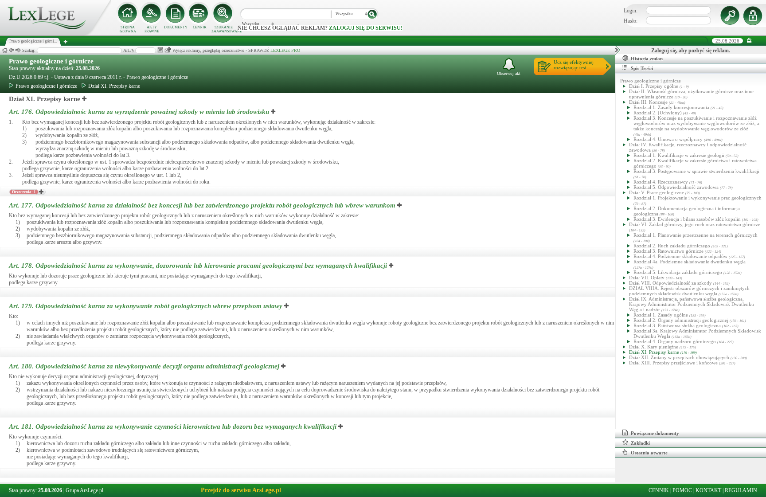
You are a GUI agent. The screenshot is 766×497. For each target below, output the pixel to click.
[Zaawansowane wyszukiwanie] (223, 13)
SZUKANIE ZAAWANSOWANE (223, 29)
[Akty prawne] (152, 13)
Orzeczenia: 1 (24, 192)
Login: (630, 11)
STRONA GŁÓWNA (128, 29)
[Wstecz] (11, 50)
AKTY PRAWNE (152, 29)
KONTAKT (708, 490)
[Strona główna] (55, 34)
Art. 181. (172, 426)
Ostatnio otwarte (649, 452)
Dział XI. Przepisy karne (114, 86)
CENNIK (200, 27)
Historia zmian (647, 58)
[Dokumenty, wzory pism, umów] (176, 13)
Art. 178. (198, 265)
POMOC (682, 490)
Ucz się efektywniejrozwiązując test (574, 64)
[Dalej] (18, 50)
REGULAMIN (741, 490)
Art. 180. (144, 366)
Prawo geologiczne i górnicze (51, 61)
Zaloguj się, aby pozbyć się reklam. (690, 50)
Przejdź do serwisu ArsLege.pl (241, 490)
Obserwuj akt (508, 73)
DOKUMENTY (176, 27)
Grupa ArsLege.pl (84, 490)
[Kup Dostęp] (199, 13)
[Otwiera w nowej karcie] (84, 99)
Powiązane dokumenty (655, 433)
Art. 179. (145, 305)
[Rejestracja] (754, 15)
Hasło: (630, 21)
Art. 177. (202, 205)
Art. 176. (139, 111)
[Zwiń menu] (749, 40)
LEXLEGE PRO (285, 50)
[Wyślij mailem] (167, 50)
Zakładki (640, 443)
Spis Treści (642, 68)
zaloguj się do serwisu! (366, 28)
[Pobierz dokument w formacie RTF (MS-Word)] (160, 50)
